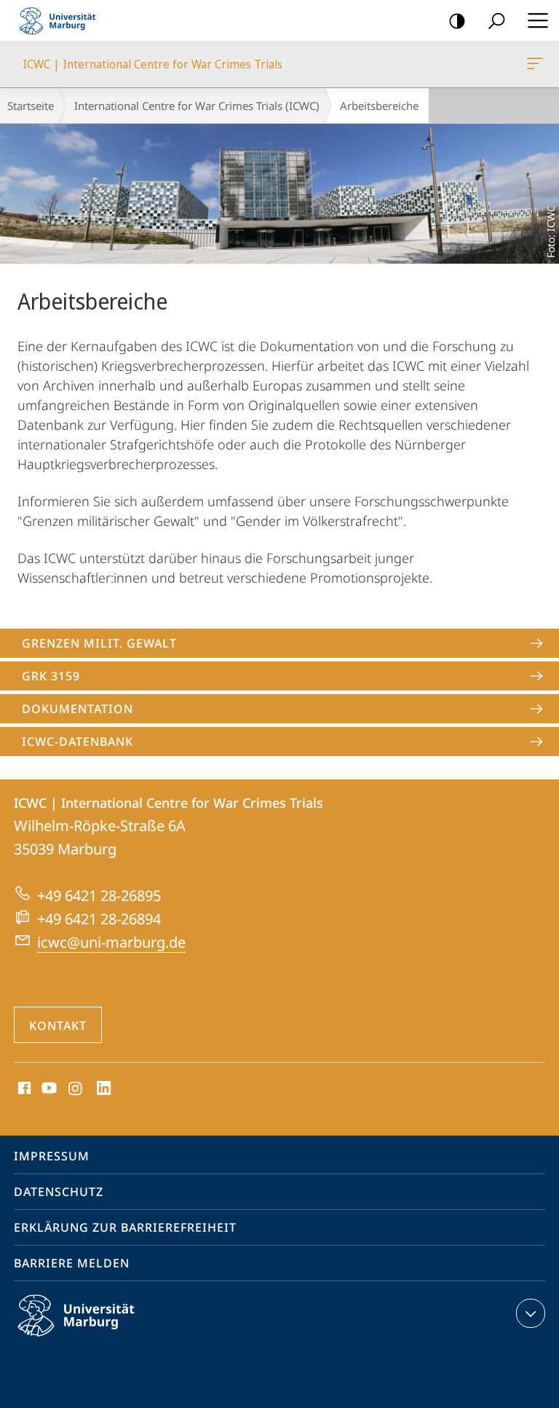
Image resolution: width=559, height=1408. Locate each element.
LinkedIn (104, 1089)
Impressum (52, 1156)
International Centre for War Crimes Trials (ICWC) (197, 105)
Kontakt (58, 1026)
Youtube (48, 1089)
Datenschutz (58, 1192)
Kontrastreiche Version (457, 20)
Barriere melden (72, 1263)
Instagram (76, 1089)
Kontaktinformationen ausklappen (530, 1313)
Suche (496, 20)
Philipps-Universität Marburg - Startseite (61, 20)
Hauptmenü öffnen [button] (537, 20)
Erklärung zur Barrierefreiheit (125, 1227)
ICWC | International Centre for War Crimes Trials (537, 64)
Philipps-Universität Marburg (101, 1339)
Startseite (30, 105)
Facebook (23, 1089)
